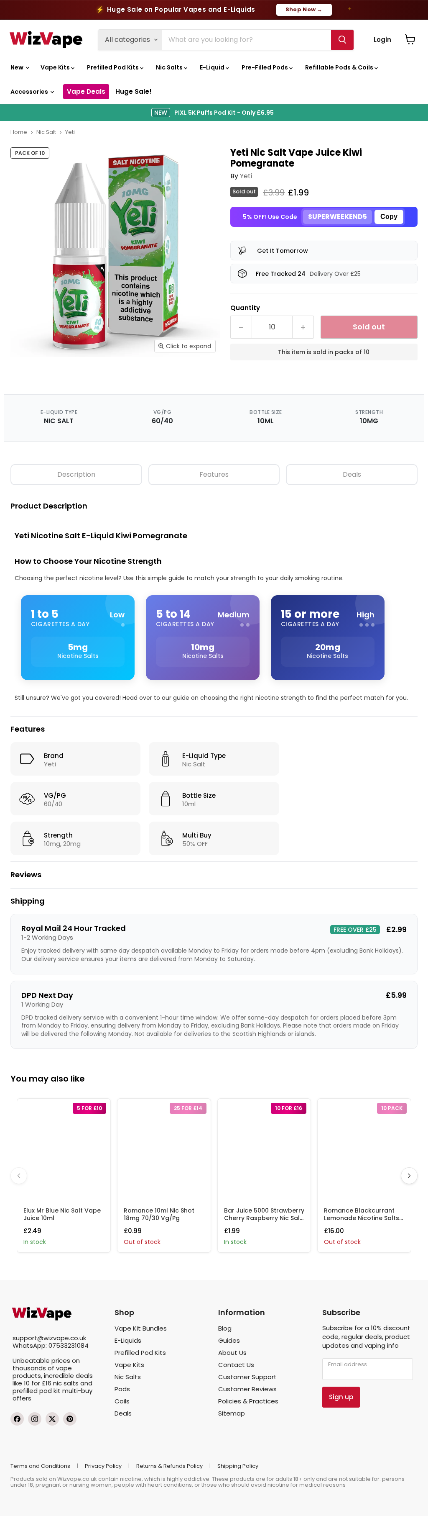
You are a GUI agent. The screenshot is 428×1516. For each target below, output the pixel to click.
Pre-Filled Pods (265, 67)
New (17, 67)
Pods (122, 1389)
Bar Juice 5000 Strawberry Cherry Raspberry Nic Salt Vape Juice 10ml (264, 1218)
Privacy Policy (103, 1466)
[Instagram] (34, 1419)
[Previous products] (18, 1175)
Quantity (245, 307)
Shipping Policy (237, 1466)
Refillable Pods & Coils (339, 67)
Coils (122, 1401)
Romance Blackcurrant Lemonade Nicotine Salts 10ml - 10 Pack (361, 1218)
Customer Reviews (247, 1389)
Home (18, 132)
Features (214, 474)
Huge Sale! (133, 91)
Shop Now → (304, 9)
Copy (388, 216)
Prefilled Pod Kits (113, 67)
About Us (232, 1352)
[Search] (342, 40)
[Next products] (409, 1175)
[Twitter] (52, 1419)
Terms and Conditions (40, 1466)
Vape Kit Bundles (141, 1328)
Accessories (29, 91)
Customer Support (247, 1376)
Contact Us (236, 1364)
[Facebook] (17, 1419)
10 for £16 (37, 1383)
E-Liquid (213, 67)
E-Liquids (128, 1340)
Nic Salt (46, 132)
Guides (229, 1340)
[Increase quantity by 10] (303, 327)
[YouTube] (69, 1419)
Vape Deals (86, 91)
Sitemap (231, 1413)
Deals (352, 474)
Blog (225, 1328)
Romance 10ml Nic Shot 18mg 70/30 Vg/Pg (159, 1214)
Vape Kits (56, 67)
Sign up (341, 1397)
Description (76, 474)
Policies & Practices (248, 1401)
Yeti (70, 132)
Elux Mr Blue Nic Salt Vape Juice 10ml (62, 1214)
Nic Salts (170, 67)
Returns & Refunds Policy (169, 1466)
